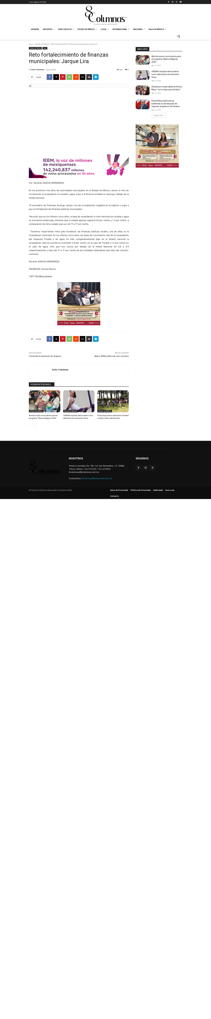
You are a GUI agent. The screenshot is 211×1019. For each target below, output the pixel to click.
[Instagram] (172, 2)
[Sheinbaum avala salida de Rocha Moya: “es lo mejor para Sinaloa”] (143, 90)
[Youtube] (180, 2)
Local (45, 48)
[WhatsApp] (69, 77)
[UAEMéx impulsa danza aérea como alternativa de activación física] (79, 401)
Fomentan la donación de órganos (45, 356)
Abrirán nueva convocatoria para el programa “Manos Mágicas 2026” (166, 59)
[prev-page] (30, 425)
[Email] (82, 77)
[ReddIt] (76, 77)
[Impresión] (89, 77)
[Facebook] (168, 2)
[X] (176, 2)
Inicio (31, 44)
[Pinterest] (63, 77)
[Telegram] (96, 77)
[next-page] (35, 425)
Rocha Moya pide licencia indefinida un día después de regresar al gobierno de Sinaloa (165, 104)
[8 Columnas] (105, 15)
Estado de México (42, 44)
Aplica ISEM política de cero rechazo (111, 356)
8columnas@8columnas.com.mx (97, 478)
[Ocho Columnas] (40, 369)
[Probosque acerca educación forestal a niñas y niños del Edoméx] (113, 401)
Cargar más (158, 115)
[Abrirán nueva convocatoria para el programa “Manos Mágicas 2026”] (44, 401)
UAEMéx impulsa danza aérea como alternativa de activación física (165, 74)
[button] (178, 36)
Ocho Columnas (37, 69)
